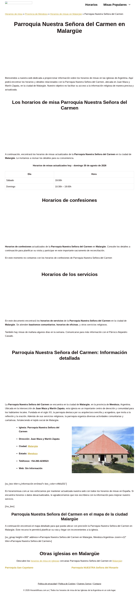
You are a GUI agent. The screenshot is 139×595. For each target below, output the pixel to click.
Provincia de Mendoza (36, 14)
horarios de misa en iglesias (45, 561)
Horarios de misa (13, 14)
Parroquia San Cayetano (19, 567)
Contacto (97, 584)
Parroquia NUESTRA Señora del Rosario (95, 567)
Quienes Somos (84, 584)
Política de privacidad (47, 584)
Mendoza (32, 453)
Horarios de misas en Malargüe (66, 14)
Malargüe (33, 446)
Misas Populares (115, 4)
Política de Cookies (66, 584)
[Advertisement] (69, 56)
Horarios (91, 4)
